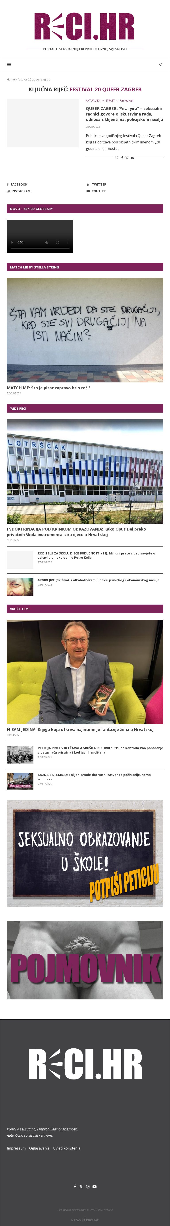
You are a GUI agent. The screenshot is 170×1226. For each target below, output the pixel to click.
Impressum (16, 1148)
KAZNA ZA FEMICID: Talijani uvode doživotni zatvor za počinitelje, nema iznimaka (94, 777)
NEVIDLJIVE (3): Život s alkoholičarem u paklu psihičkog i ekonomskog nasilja (98, 580)
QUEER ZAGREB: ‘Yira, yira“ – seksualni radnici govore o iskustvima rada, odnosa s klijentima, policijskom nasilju (124, 114)
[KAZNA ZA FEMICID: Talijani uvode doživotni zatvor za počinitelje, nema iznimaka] (20, 781)
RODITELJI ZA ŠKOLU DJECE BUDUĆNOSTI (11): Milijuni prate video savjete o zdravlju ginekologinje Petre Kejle (96, 555)
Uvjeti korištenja (66, 1148)
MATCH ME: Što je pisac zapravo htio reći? (49, 387)
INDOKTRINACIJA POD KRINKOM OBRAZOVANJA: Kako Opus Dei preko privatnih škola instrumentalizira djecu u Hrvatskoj (76, 531)
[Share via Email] (132, 158)
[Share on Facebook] (122, 158)
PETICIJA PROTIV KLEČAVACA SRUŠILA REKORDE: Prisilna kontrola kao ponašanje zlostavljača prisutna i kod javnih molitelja (100, 750)
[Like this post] (116, 158)
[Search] (161, 64)
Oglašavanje (39, 1148)
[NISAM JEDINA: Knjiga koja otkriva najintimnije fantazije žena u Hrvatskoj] (85, 672)
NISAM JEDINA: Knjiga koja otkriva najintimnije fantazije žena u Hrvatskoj (80, 729)
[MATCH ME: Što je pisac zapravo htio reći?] (85, 330)
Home (11, 79)
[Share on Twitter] (126, 158)
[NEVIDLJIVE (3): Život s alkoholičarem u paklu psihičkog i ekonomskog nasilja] (20, 587)
